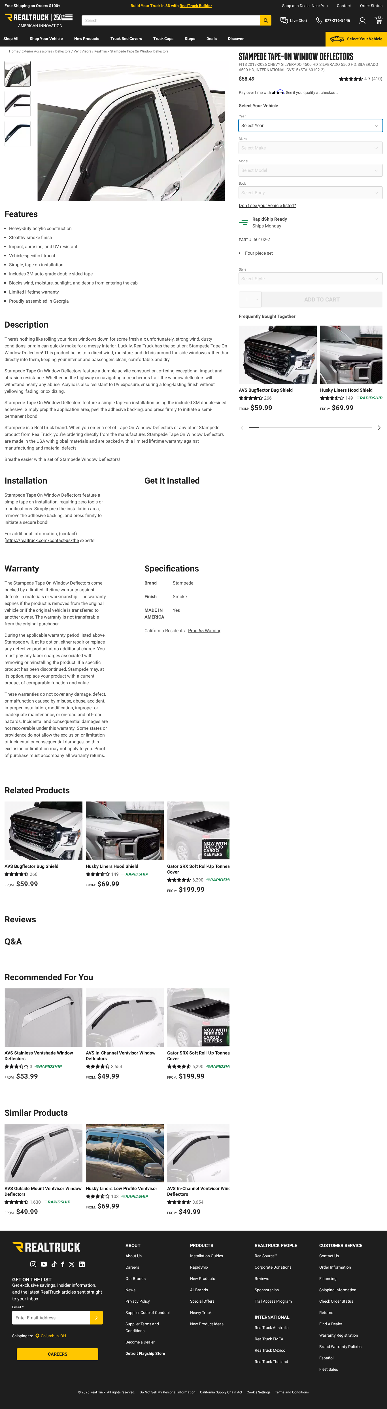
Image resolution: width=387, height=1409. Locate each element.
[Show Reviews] (360, 78)
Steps (190, 38)
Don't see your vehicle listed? (267, 205)
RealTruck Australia (272, 1327)
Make (243, 139)
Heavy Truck (201, 1312)
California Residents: (183, 630)
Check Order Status (336, 1301)
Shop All (10, 38)
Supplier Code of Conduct (148, 1312)
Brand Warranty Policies (340, 1346)
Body (242, 183)
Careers (132, 1267)
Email (18, 1307)
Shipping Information (337, 1290)
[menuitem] (11, 39)
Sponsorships (267, 1290)
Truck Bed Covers (126, 38)
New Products (86, 38)
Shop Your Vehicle (46, 38)
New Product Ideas (207, 1324)
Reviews (262, 1278)
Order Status (371, 5)
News (130, 1290)
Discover (236, 38)
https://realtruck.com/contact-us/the (42, 540)
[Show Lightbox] (131, 131)
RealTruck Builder (196, 5)
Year (242, 116)
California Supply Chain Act (221, 1392)
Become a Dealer (140, 1342)
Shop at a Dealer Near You (305, 5)
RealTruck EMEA (269, 1339)
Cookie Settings (259, 1392)
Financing (328, 1278)
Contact (344, 5)
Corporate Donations (273, 1267)
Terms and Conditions (292, 1392)
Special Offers (202, 1301)
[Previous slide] (242, 427)
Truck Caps (163, 38)
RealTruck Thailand (271, 1361)
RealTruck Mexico (270, 1350)
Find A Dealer (330, 1324)
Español (326, 1358)
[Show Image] (18, 74)
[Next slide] (379, 427)
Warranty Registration (338, 1335)
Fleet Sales (328, 1369)
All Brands (199, 1290)
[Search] (265, 20)
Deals (212, 38)
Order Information (335, 1267)
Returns (326, 1312)
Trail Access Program (273, 1301)
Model (243, 161)
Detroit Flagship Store (145, 1353)
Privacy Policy (138, 1301)
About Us (134, 1256)
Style (242, 269)
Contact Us (329, 1256)
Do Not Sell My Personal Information (167, 1392)
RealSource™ (266, 1256)
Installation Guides (206, 1256)
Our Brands (136, 1278)
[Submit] (96, 1317)
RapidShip (199, 1267)
